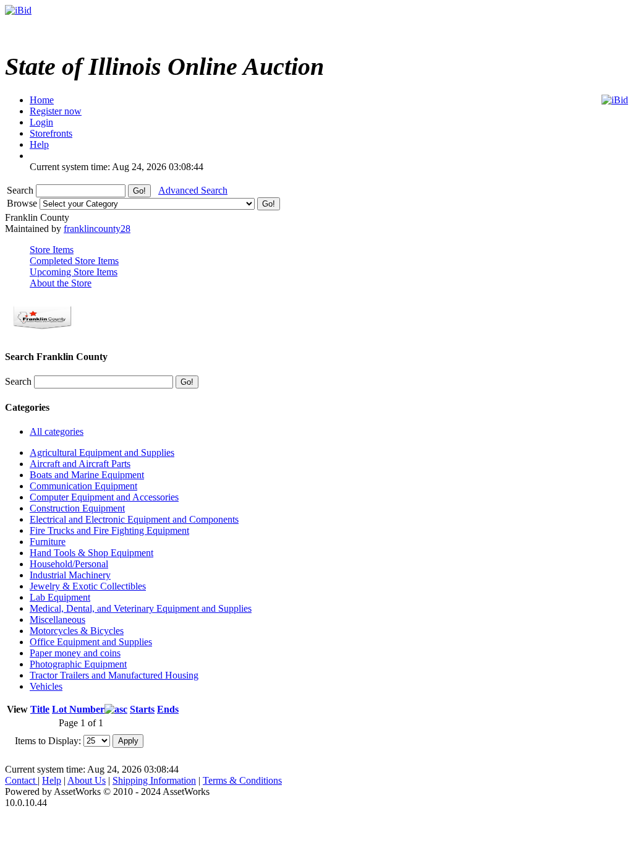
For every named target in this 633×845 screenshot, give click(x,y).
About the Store (60, 283)
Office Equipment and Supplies (91, 642)
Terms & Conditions (242, 780)
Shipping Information (154, 780)
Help (51, 780)
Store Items (52, 249)
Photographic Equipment (78, 664)
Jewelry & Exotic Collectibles (88, 586)
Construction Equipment (77, 508)
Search (21, 190)
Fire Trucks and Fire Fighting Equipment (109, 530)
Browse (23, 203)
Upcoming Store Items (73, 272)
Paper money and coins (75, 653)
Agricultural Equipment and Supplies (102, 452)
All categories (56, 431)
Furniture (48, 541)
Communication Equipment (83, 486)
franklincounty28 (97, 228)
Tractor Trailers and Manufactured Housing (114, 675)
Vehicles (46, 686)
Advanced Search (192, 190)
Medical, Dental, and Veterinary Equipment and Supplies (141, 608)
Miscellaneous (57, 619)
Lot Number (78, 709)
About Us (86, 780)
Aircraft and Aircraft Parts (80, 463)
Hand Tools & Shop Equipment (91, 552)
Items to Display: (48, 740)
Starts (142, 709)
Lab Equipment (60, 597)
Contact (21, 780)
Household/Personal (69, 564)
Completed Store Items (74, 260)
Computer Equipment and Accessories (104, 497)
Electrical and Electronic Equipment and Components (134, 519)
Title (39, 709)
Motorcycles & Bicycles (77, 630)
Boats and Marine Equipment (87, 475)
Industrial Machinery (70, 575)
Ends (168, 709)
